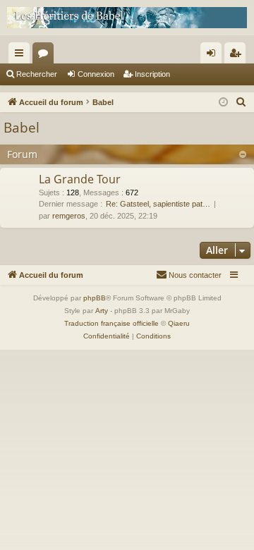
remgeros (68, 216)
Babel (22, 127)
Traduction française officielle (111, 323)
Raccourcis (22, 55)
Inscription (152, 74)
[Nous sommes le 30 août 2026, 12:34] (223, 102)
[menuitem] (241, 102)
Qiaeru (179, 323)
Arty (101, 310)
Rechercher (36, 74)
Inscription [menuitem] (238, 55)
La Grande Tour (80, 179)
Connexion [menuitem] (214, 55)
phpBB (94, 298)
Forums (46, 55)
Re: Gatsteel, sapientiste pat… (158, 204)
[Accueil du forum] (127, 17)
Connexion (96, 74)
